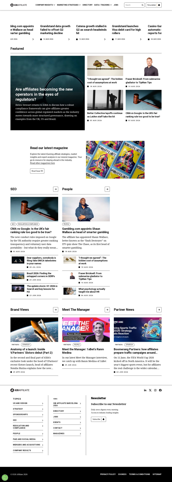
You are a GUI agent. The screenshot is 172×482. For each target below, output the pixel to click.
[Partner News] (159, 309)
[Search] (134, 4)
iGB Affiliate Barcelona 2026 (65, 404)
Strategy (18, 409)
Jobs (116, 5)
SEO (15, 420)
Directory (87, 5)
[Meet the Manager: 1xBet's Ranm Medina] (86, 329)
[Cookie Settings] (5, 477)
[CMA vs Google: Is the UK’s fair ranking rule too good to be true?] (34, 209)
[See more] (55, 189)
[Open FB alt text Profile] (160, 390)
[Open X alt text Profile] (150, 390)
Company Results (22, 450)
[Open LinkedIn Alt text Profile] (145, 390)
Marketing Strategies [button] (67, 5)
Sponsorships (20, 414)
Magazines (58, 434)
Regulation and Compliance (21, 427)
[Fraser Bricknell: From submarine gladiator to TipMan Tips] (69, 277)
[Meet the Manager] (107, 309)
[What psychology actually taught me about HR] (69, 291)
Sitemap (157, 474)
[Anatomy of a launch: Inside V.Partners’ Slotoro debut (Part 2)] (34, 329)
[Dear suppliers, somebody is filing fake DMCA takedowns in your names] (18, 261)
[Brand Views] (55, 309)
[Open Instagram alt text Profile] (155, 390)
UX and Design (20, 403)
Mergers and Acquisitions (26, 445)
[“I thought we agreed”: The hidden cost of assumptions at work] (69, 261)
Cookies (122, 474)
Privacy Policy (108, 474)
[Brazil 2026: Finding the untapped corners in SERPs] (18, 276)
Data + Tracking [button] (102, 5)
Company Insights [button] (44, 5)
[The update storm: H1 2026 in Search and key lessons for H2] (18, 290)
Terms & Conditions (139, 474)
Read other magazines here (42, 163)
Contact (57, 428)
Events (57, 422)
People (16, 434)
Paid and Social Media (24, 439)
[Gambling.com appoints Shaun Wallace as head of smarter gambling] (86, 209)
